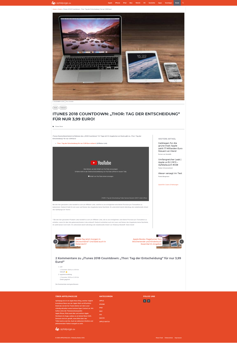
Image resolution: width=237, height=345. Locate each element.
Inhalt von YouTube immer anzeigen (101, 176)
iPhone (117, 3)
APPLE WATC (104, 321)
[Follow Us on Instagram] (148, 300)
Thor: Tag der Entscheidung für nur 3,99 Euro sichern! (76, 143)
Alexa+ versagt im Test (170, 173)
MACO (101, 318)
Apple (110, 3)
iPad (124, 3)
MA (100, 311)
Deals (177, 3)
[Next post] (181, 241)
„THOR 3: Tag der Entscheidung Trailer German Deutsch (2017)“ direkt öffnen (124, 198)
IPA (100, 308)
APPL (101, 301)
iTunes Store (59, 126)
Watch (138, 3)
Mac (131, 3)
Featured (63, 107)
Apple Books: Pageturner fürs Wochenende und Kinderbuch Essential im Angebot (147, 241)
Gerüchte (152, 3)
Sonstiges (168, 3)
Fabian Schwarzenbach (165, 168)
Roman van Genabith (164, 154)
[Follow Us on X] (144, 300)
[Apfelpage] (61, 3)
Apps (160, 3)
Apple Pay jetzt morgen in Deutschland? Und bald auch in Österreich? (90, 241)
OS (144, 3)
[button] (183, 3)
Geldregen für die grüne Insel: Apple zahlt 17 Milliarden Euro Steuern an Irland (170, 147)
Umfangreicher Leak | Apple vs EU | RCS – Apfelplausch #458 (169, 162)
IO (100, 314)
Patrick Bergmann (163, 176)
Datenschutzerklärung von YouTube (107, 171)
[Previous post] (55, 241)
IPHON (101, 304)
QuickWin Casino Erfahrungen (168, 184)
